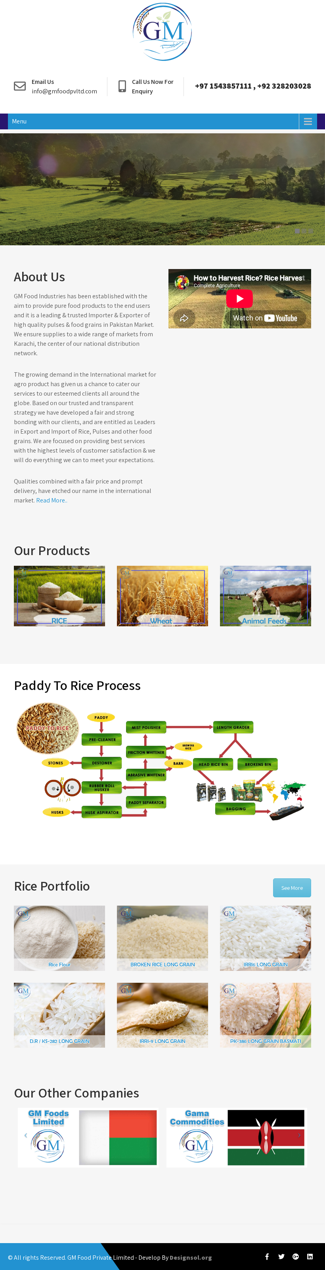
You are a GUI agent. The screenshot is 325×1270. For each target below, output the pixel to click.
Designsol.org (191, 1257)
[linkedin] (310, 1256)
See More (292, 887)
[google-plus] (296, 1256)
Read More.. (51, 500)
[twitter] (281, 1256)
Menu (19, 121)
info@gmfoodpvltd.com (64, 91)
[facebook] (267, 1256)
